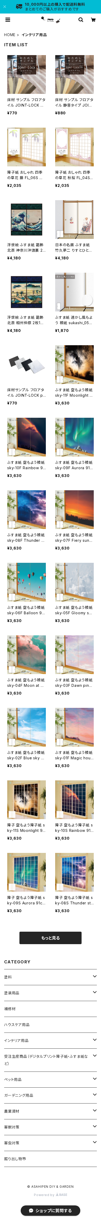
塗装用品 (11, 993)
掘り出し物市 (15, 1159)
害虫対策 (11, 1143)
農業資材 (11, 1111)
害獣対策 (11, 1127)
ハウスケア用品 (17, 1024)
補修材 (10, 1009)
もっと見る (50, 938)
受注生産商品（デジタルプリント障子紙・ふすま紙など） (46, 1060)
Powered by (45, 1195)
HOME (10, 34)
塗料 (8, 977)
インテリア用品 (16, 1040)
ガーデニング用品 (18, 1095)
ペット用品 (13, 1079)
